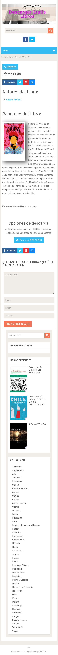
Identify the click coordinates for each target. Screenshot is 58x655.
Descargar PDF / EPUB (31, 240)
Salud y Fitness (19, 620)
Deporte (16, 510)
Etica (14, 521)
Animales (16, 466)
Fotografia (17, 536)
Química (16, 609)
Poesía (15, 598)
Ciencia (15, 485)
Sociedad (16, 623)
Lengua (15, 558)
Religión (16, 616)
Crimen (15, 499)
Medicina (16, 576)
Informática (17, 550)
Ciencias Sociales (20, 488)
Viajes (15, 631)
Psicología (17, 605)
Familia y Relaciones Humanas (26, 525)
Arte (14, 474)
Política (15, 602)
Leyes (15, 561)
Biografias (11, 66)
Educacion (17, 518)
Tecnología (17, 627)
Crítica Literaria (19, 503)
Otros (15, 594)
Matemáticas (18, 572)
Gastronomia (18, 539)
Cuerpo (15, 507)
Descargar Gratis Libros (21, 652)
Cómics (15, 496)
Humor (15, 547)
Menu (5, 50)
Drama (15, 514)
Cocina (15, 492)
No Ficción (17, 591)
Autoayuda (17, 477)
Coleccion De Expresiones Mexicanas (35, 370)
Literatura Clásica (20, 565)
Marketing (17, 569)
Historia (16, 543)
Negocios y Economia (22, 587)
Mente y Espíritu (20, 580)
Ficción (15, 528)
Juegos (15, 554)
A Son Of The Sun (38, 424)
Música (15, 583)
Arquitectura (18, 470)
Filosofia (16, 532)
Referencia (17, 612)
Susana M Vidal (13, 99)
